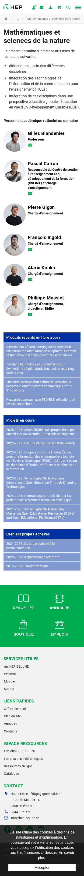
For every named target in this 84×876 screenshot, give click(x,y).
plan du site (51, 8)
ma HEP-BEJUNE (16, 666)
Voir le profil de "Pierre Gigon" (42, 216)
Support (10, 689)
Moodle (9, 681)
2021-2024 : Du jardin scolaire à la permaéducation (30, 546)
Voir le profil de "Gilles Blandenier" (42, 142)
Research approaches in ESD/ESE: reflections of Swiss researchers (40, 402)
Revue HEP (23, 608)
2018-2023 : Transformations (27, 566)
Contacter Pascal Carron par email (30, 193)
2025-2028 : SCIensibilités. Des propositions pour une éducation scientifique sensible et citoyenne (41, 432)
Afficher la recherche (68, 8)
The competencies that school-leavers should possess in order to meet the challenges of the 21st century (39, 386)
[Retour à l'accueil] (13, 5)
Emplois (59, 635)
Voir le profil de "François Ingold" (42, 246)
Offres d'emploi (15, 709)
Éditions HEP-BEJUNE (20, 751)
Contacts (10, 731)
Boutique (24, 635)
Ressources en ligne (18, 766)
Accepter (42, 867)
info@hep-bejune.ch (24, 818)
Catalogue (11, 773)
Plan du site (12, 716)
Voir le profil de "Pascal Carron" (42, 179)
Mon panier (59, 8)
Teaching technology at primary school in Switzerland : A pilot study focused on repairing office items (40, 368)
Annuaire (59, 608)
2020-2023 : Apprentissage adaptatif (33, 557)
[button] (38, 18)
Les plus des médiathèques (23, 759)
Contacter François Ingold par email (30, 249)
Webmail (10, 674)
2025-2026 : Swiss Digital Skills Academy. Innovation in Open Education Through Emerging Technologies (41, 482)
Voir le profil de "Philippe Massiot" (42, 306)
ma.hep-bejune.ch (33, 8)
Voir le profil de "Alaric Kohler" (42, 276)
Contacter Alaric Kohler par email (30, 280)
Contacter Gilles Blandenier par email (30, 145)
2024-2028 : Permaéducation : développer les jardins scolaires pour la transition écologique (38, 498)
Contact (42, 8)
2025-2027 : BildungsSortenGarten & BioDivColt (40, 443)
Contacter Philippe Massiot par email (30, 314)
